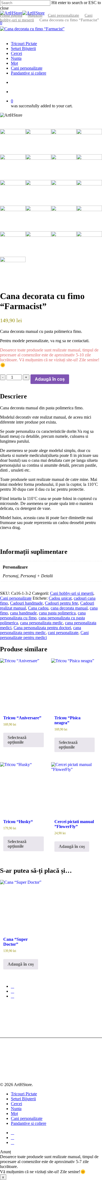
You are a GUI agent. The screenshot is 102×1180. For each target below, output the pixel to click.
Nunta (16, 1108)
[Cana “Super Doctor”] (23, 903)
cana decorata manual (69, 608)
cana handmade (23, 613)
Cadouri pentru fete (61, 603)
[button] (71, 846)
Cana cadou (38, 608)
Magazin (35, 15)
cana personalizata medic (41, 622)
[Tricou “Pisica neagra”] (74, 682)
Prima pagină (11, 15)
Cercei (16, 1103)
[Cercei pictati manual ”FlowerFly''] (74, 785)
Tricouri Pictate (24, 1094)
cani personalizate (63, 632)
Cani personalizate (63, 15)
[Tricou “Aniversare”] (23, 682)
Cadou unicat (60, 598)
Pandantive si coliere (28, 1123)
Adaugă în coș (50, 379)
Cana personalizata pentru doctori (42, 627)
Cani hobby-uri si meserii (71, 593)
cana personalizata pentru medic (40, 630)
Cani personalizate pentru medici (44, 635)
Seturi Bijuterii (23, 1098)
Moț (14, 1113)
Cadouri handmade (26, 603)
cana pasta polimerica (57, 613)
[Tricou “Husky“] (23, 785)
